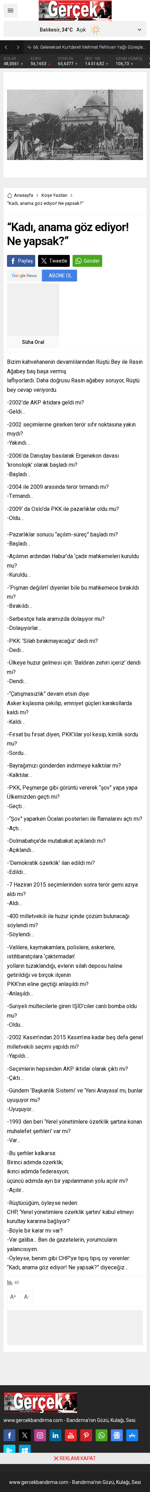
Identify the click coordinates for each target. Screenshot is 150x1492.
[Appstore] (132, 1435)
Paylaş (25, 261)
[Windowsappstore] (25, 1451)
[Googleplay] (9, 1451)
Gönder (92, 261)
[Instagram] (40, 1435)
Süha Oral (33, 342)
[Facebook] (9, 1435)
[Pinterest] (86, 1435)
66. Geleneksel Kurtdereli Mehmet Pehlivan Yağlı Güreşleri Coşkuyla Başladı (90, 47)
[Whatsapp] (101, 1435)
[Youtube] (71, 1435)
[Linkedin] (55, 1435)
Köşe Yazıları (54, 195)
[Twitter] (25, 1435)
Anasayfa (23, 195)
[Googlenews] (117, 1435)
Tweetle (58, 261)
